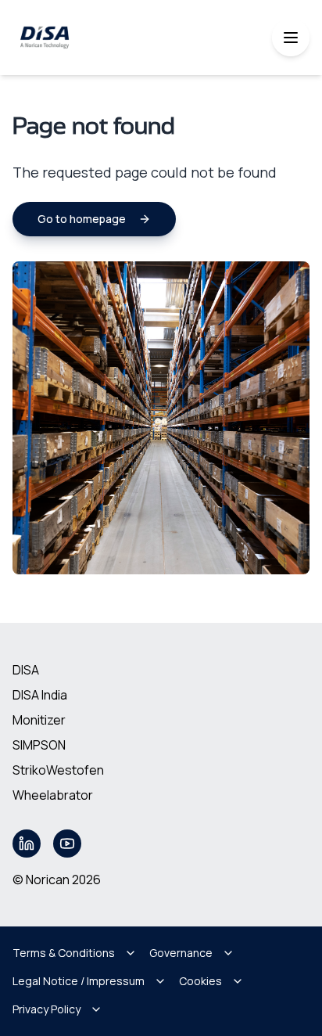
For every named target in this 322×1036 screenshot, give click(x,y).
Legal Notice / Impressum (79, 980)
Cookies (200, 980)
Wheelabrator (53, 795)
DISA (26, 669)
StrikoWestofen (58, 770)
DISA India (40, 694)
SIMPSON (39, 745)
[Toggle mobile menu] (290, 37)
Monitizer (39, 719)
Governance (181, 952)
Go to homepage (82, 218)
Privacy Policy (46, 1009)
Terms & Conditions (64, 952)
